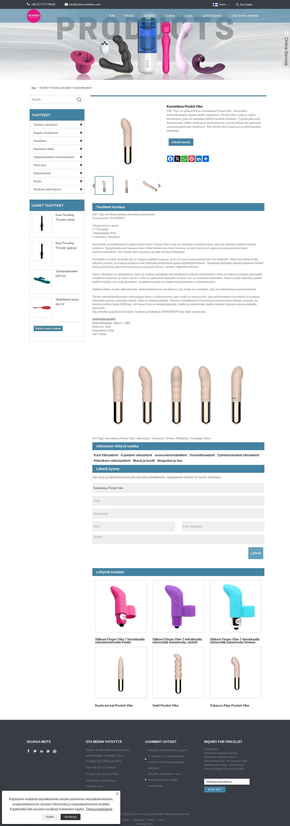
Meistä (129, 15)
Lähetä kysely (212, 15)
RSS (151, 819)
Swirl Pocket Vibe (165, 705)
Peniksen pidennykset (47, 189)
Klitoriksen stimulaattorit (112, 460)
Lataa (189, 15)
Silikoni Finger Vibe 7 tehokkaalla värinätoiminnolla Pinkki (120, 641)
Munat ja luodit (144, 460)
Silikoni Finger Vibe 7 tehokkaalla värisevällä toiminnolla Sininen (234, 641)
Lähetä (255, 553)
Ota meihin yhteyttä (245, 15)
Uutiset (170, 15)
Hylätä (50, 816)
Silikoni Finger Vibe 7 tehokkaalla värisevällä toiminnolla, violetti (177, 641)
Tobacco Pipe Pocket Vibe (229, 705)
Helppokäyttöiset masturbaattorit (54, 157)
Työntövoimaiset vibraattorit (238, 455)
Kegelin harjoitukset (46, 132)
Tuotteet (149, 15)
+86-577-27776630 (104, 767)
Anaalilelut (40, 140)
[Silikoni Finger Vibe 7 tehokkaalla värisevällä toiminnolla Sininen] (235, 606)
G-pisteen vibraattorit (136, 455)
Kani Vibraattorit (106, 455)
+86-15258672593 (107, 774)
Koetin (37, 181)
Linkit (125, 819)
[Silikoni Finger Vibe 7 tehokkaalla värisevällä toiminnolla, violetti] (178, 606)
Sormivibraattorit (83, 87)
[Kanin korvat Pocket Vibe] (121, 672)
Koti (112, 15)
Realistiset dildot (44, 149)
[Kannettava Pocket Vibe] (104, 185)
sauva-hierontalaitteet (171, 455)
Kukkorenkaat (42, 173)
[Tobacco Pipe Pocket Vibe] (235, 672)
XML (161, 819)
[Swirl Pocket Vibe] (178, 672)
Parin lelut (40, 165)
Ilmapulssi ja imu (169, 460)
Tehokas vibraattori (61, 87)
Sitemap (138, 819)
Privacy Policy (145, 823)
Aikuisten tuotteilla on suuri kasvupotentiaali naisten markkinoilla (164, 779)
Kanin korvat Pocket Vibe (114, 705)
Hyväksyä (71, 816)
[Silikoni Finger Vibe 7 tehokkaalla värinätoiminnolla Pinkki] (121, 606)
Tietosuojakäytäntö (99, 809)
